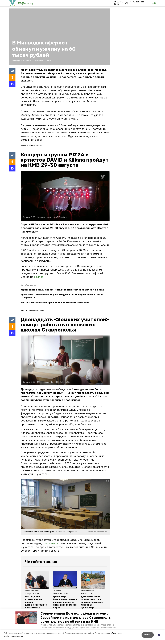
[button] (26, 617)
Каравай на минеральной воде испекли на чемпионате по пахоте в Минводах (62, 290)
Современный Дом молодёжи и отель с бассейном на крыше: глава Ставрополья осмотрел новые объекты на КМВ (76, 617)
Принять (148, 635)
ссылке (38, 276)
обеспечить (51, 543)
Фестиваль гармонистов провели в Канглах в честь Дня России (55, 302)
